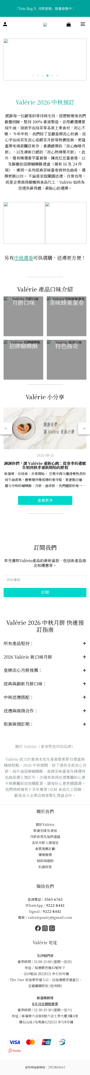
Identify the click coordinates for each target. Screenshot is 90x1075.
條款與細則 (45, 860)
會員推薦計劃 (45, 848)
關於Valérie (45, 824)
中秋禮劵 (23, 257)
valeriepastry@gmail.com (50, 917)
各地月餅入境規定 (45, 842)
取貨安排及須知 (45, 830)
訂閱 (45, 592)
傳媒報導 (45, 854)
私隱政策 (45, 866)
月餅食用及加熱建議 (45, 836)
